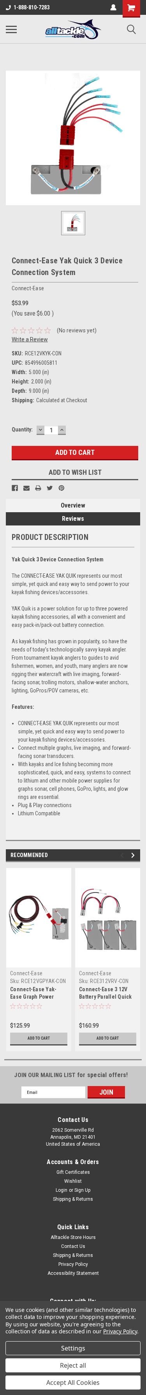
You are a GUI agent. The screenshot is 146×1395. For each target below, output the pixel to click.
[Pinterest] (61, 488)
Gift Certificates (73, 1172)
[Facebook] (15, 488)
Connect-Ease (26, 973)
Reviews (73, 518)
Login (61, 1190)
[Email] (26, 488)
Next (134, 855)
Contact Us (73, 1246)
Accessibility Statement (73, 1273)
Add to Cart (39, 1038)
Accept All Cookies (73, 1382)
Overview (73, 505)
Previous (123, 855)
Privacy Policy (73, 1264)
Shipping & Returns (73, 1199)
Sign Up (82, 1190)
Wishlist (73, 1181)
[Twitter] (50, 488)
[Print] (38, 488)
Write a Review (30, 339)
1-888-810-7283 (31, 7)
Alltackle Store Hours (73, 1237)
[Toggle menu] (11, 29)
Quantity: (22, 429)
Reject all (73, 1365)
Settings (73, 1348)
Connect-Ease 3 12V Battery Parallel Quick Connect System (105, 996)
